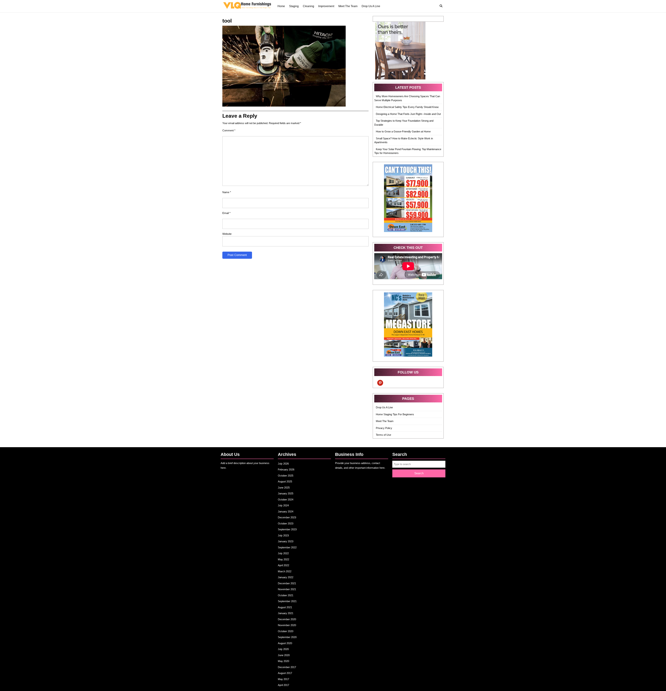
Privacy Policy (384, 428)
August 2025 (285, 481)
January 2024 (285, 511)
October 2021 (285, 595)
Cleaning (308, 6)
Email (226, 213)
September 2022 (287, 547)
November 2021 (287, 589)
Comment (228, 130)
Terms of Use (383, 434)
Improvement (326, 6)
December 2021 (287, 583)
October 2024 (285, 499)
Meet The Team (347, 6)
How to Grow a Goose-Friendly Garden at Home (403, 131)
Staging (294, 6)
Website (227, 233)
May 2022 (283, 559)
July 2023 (283, 535)
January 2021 (285, 613)
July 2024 (283, 505)
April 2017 (283, 685)
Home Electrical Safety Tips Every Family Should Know (407, 107)
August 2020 (285, 643)
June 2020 (284, 655)
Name (226, 192)
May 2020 (283, 661)
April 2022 (283, 565)
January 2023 (285, 541)
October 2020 (285, 631)
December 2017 (287, 667)
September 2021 (287, 601)
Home (281, 6)
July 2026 (283, 463)
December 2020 (287, 619)
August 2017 (285, 673)
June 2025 (284, 487)
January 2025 (285, 493)
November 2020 (287, 625)
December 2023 (287, 517)
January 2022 (285, 577)
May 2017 (283, 679)
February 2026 (286, 469)
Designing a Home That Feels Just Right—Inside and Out (408, 113)
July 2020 (283, 649)
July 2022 (283, 553)
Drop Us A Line (371, 6)
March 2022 (284, 571)
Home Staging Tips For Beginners (395, 414)
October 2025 (285, 475)
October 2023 (285, 523)
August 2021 (285, 607)
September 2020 (287, 637)
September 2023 (287, 529)
